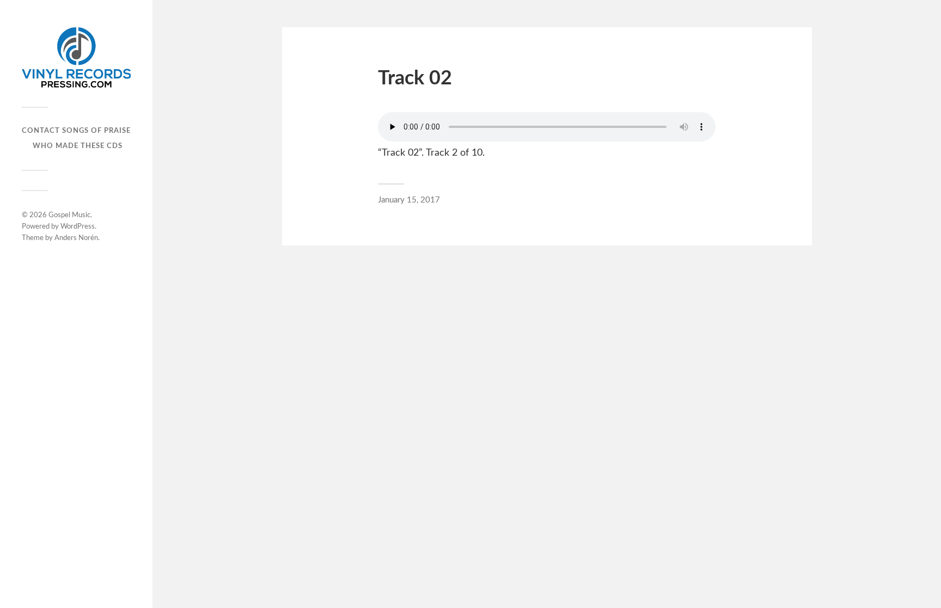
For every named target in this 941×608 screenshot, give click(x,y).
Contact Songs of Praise (76, 130)
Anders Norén (76, 238)
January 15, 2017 (409, 200)
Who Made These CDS (78, 146)
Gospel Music (69, 215)
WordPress (77, 226)
